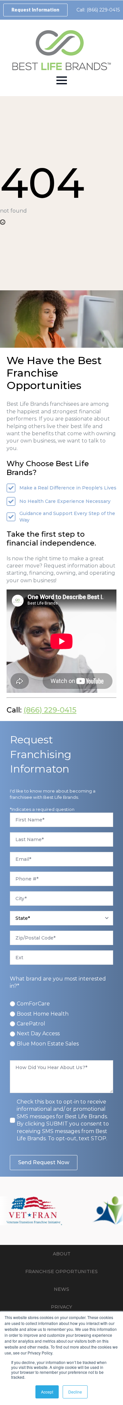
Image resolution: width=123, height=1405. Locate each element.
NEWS (61, 1289)
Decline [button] (75, 1392)
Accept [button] (47, 1392)
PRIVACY (61, 1307)
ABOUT (62, 1254)
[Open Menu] (61, 80)
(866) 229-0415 (50, 709)
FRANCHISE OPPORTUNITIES (61, 1271)
